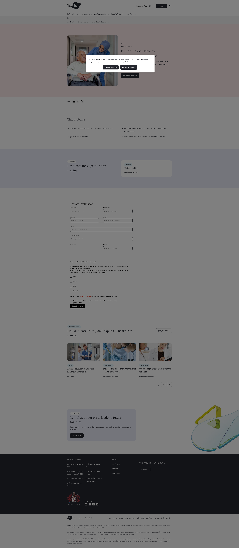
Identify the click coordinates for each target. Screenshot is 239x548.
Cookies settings (111, 67)
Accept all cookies (128, 67)
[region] (120, 64)
